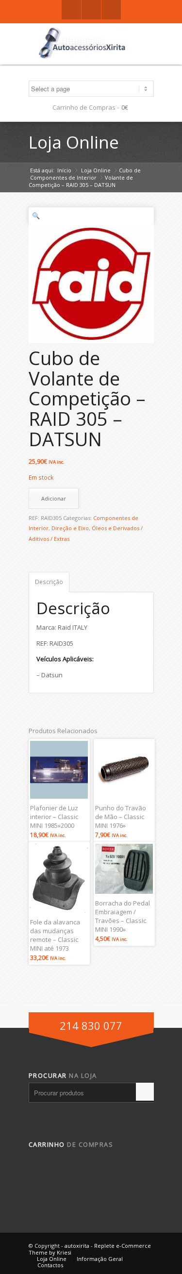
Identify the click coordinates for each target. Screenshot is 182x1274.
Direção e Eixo (70, 528)
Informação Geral (100, 1258)
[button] (91, 215)
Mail (111, 9)
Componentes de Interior (63, 177)
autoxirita (77, 1245)
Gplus (91, 9)
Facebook (71, 9)
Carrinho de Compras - (85, 107)
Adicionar (53, 498)
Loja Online (74, 142)
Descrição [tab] (49, 582)
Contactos (50, 1265)
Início (64, 170)
